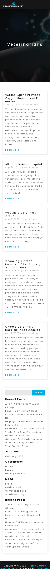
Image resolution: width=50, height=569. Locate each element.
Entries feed (13, 487)
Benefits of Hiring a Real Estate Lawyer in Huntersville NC (23, 414)
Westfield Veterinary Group (20, 214)
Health (9, 466)
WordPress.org (14, 494)
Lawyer (9, 470)
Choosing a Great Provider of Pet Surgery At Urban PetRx (22, 264)
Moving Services (15, 473)
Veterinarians (30, 104)
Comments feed (16, 490)
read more (12, 149)
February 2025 (14, 456)
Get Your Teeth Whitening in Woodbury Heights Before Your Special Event (23, 443)
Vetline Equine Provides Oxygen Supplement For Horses (23, 98)
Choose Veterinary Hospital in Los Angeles (22, 328)
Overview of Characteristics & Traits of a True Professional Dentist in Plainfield (24, 432)
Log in (9, 483)
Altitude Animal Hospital (23, 164)
